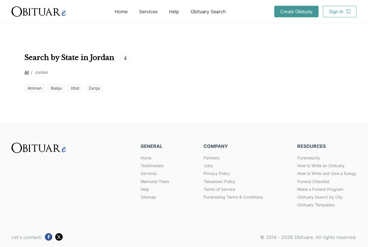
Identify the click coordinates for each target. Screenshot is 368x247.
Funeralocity (308, 157)
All (26, 72)
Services (148, 11)
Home (121, 11)
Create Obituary (296, 11)
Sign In (336, 11)
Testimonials (152, 165)
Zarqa (94, 88)
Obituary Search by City (320, 197)
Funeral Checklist (313, 181)
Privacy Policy (217, 173)
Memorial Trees (155, 181)
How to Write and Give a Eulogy (326, 173)
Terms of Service (219, 189)
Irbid (75, 88)
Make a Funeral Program (320, 189)
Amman (35, 88)
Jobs (208, 165)
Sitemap (148, 197)
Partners (211, 157)
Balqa (56, 88)
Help (174, 11)
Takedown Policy (219, 181)
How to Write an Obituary (321, 165)
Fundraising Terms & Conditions (233, 197)
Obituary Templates (315, 204)
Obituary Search (208, 11)
